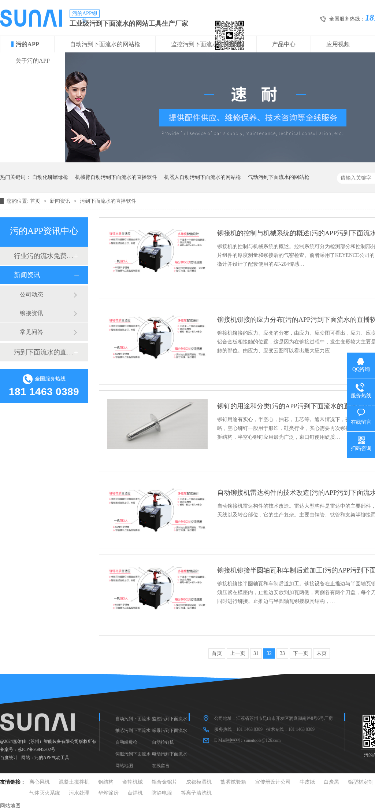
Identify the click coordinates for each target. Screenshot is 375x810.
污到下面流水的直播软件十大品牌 (43, 352)
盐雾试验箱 (233, 782)
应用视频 (338, 44)
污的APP (27, 44)
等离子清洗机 (196, 793)
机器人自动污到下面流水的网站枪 (202, 177)
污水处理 (79, 793)
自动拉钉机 (163, 742)
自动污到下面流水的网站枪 (105, 44)
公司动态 (31, 294)
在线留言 (161, 765)
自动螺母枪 (126, 742)
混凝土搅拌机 (74, 782)
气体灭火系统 (44, 793)
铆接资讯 (31, 313)
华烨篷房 (108, 793)
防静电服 (162, 793)
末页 (321, 653)
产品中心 (284, 44)
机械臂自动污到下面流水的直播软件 (116, 177)
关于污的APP (32, 61)
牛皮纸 (307, 782)
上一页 (237, 653)
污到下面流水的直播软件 (108, 201)
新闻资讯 (61, 201)
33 (282, 653)
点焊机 (135, 793)
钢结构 (106, 782)
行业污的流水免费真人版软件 (43, 255)
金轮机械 (132, 782)
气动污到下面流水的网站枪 (278, 177)
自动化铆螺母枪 (50, 177)
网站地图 (124, 765)
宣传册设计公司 (273, 782)
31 (256, 653)
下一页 (300, 653)
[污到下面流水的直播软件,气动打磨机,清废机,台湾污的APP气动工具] (31, 25)
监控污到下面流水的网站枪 (206, 44)
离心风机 (39, 782)
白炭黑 (331, 782)
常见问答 (31, 332)
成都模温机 (199, 782)
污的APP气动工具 (51, 757)
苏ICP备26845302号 (36, 749)
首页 (36, 201)
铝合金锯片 (164, 782)
